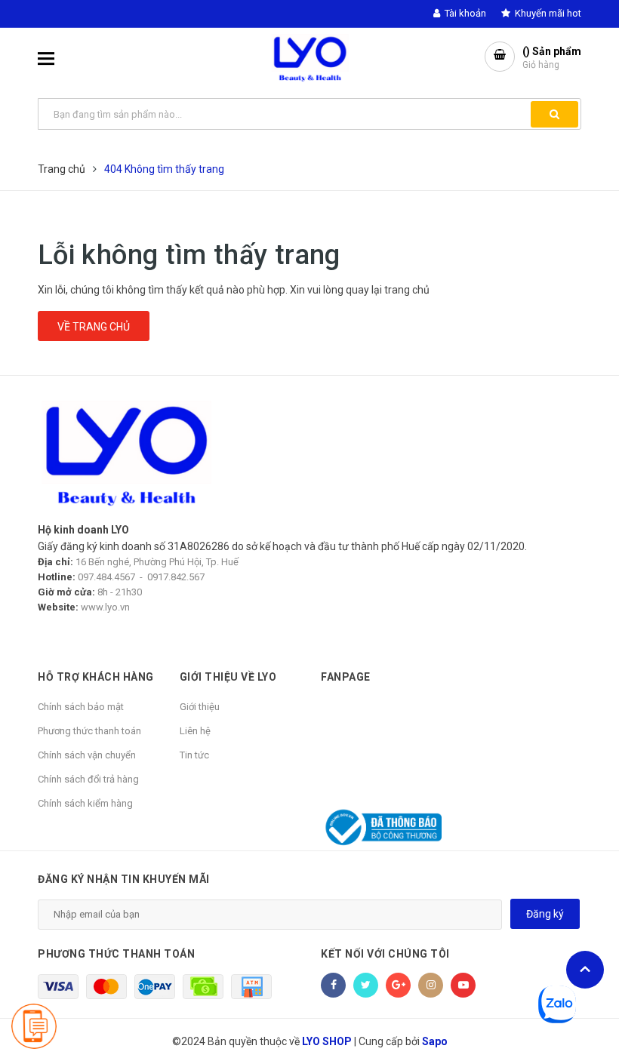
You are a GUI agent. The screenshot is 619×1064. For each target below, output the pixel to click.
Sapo (435, 1041)
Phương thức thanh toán (89, 730)
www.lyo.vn (105, 607)
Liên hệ (195, 730)
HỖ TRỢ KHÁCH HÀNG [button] (96, 677)
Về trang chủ (93, 327)
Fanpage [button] (346, 677)
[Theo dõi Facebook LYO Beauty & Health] (333, 985)
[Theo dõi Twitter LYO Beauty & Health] (365, 985)
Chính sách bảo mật (81, 706)
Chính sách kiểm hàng (85, 803)
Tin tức (194, 755)
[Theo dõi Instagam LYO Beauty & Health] (430, 985)
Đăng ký (545, 914)
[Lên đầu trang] (585, 970)
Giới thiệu (200, 706)
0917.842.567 (176, 577)
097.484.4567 (106, 577)
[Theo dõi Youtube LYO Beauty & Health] (463, 985)
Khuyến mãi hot (547, 13)
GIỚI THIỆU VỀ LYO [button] (228, 677)
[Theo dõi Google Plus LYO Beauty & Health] (398, 985)
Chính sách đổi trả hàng (88, 779)
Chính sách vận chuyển (87, 755)
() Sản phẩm (551, 57)
